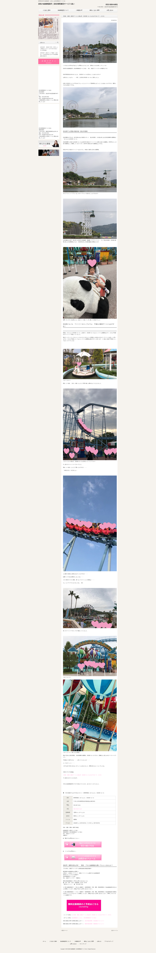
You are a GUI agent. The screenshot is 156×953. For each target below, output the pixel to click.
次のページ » (114, 930)
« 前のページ (64, 930)
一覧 (57, 42)
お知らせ (99, 941)
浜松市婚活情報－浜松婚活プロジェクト (94, 920)
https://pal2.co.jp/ (77, 809)
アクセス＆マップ (109, 941)
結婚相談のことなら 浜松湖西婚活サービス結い (85, 917)
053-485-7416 (79, 884)
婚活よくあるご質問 (89, 941)
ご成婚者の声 (77, 941)
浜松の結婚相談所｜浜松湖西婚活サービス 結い (56, 4)
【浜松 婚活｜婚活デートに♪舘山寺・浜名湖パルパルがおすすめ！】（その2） (82, 775)
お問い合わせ (73, 943)
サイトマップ (83, 943)
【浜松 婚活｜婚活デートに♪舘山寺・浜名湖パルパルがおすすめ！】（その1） (92, 914)
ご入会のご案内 (53, 941)
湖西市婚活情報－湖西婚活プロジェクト (94, 923)
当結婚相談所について (65, 941)
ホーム (44, 941)
